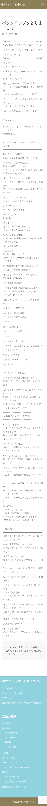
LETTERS (10, 572)
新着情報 (6, 723)
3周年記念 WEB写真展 (15, 781)
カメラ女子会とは (10, 688)
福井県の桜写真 (12, 776)
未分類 (5, 752)
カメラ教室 (10, 737)
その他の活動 (11, 747)
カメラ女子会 (11, 732)
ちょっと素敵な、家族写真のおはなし (32, 650)
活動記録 (6, 728)
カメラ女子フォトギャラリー (15, 767)
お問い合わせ (8, 698)
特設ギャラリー (9, 772)
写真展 (8, 742)
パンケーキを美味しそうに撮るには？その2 (14, 650)
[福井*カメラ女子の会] (13, 4)
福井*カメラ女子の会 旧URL (15, 787)
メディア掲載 (8, 757)
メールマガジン (8, 16)
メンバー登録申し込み (12, 693)
